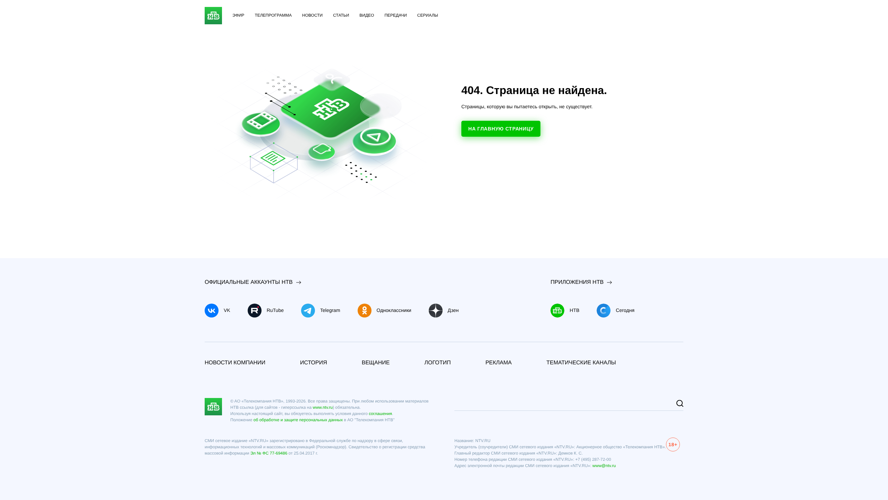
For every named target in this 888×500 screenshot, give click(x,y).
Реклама (498, 363)
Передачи (395, 15)
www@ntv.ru (604, 465)
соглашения (380, 413)
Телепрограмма (273, 15)
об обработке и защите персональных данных (298, 419)
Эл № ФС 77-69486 (269, 453)
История (313, 363)
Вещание (376, 363)
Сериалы (427, 15)
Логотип (437, 363)
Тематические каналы (581, 363)
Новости (312, 15)
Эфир (238, 15)
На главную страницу (500, 129)
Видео (366, 15)
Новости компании (235, 363)
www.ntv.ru (323, 407)
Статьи (341, 15)
